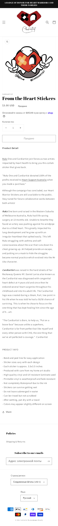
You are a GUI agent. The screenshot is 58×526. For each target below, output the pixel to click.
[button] (3, 22)
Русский (27, 498)
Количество (8, 122)
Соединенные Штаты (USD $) (27, 482)
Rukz (4, 158)
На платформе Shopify (35, 520)
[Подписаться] (48, 461)
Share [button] (9, 411)
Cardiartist (23, 520)
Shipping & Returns (15, 441)
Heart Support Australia (34, 179)
